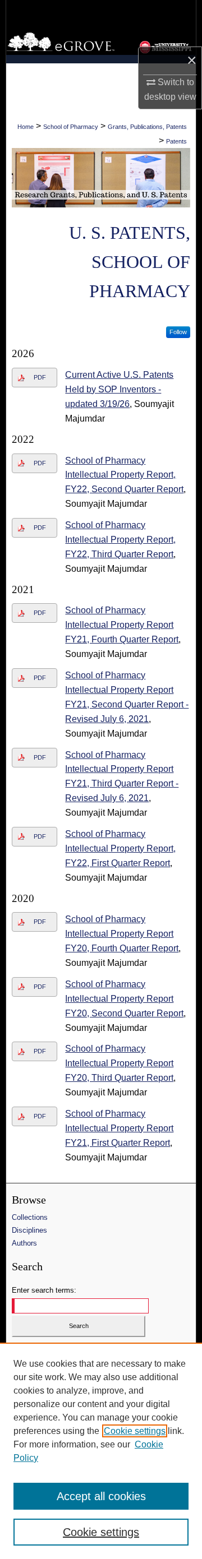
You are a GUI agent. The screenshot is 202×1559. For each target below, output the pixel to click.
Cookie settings (135, 1431)
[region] (101, 1451)
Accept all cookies (101, 1496)
